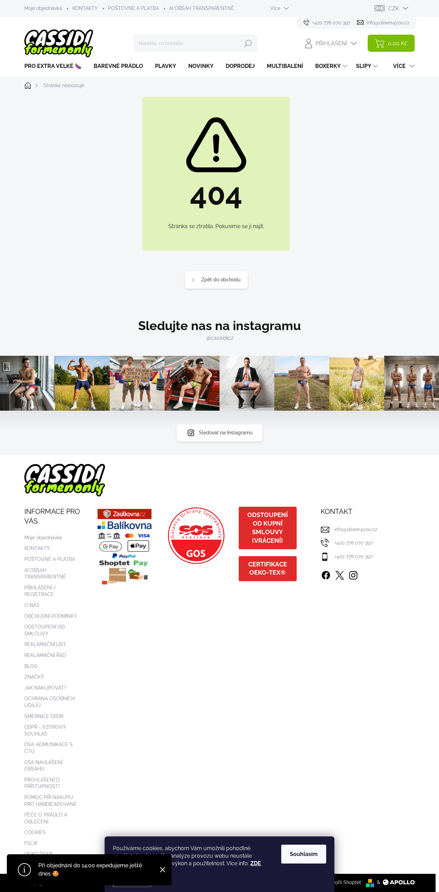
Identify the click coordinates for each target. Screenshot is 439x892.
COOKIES (35, 832)
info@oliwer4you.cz (355, 529)
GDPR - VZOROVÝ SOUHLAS (45, 730)
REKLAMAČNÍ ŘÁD (45, 655)
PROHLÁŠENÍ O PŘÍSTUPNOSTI (42, 783)
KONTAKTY (85, 8)
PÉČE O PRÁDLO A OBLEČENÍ (45, 818)
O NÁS (31, 605)
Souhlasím (304, 854)
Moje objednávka (43, 8)
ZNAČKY (34, 677)
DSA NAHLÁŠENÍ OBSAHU (43, 766)
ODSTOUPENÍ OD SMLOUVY (44, 630)
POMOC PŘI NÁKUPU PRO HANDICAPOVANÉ (50, 801)
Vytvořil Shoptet (343, 882)
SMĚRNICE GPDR (43, 716)
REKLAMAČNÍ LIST (45, 644)
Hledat (248, 43)
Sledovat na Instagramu (225, 432)
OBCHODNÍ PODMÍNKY (50, 616)
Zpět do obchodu (220, 279)
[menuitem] (55, 66)
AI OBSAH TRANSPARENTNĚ (201, 8)
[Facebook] (326, 574)
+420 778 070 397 (353, 542)
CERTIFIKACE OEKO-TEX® (267, 568)
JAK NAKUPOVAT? (45, 688)
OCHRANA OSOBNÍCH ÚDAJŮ (49, 702)
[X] (339, 574)
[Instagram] (353, 574)
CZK (393, 8)
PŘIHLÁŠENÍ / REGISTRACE (40, 591)
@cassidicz (219, 337)
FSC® (31, 843)
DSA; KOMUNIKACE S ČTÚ (48, 748)
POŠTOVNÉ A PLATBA (133, 8)
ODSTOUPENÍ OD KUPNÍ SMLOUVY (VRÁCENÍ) (267, 527)
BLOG (30, 666)
